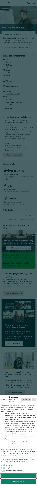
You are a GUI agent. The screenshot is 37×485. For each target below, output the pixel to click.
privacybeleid (21, 461)
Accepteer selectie (18, 481)
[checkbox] (7, 465)
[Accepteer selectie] (34, 399)
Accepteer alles (18, 476)
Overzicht (27, 399)
